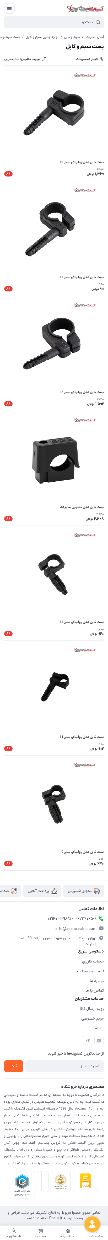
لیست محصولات (90, 971)
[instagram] (99, 1040)
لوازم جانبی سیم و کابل (42, 37)
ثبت (13, 1066)
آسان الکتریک (94, 37)
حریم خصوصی (92, 1018)
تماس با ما (94, 990)
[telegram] (87, 1040)
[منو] (9, 8)
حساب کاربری (93, 961)
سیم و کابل (72, 37)
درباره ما (97, 981)
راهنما (99, 1028)
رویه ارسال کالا (92, 1008)
